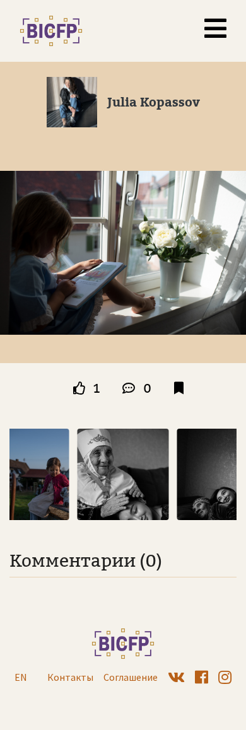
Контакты (70, 677)
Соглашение (130, 677)
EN (21, 677)
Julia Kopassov (153, 102)
